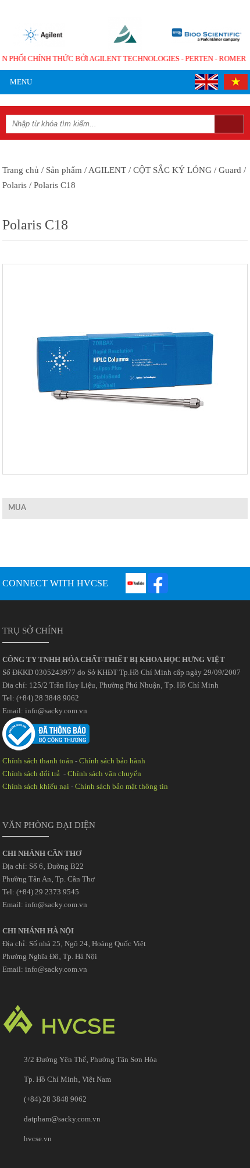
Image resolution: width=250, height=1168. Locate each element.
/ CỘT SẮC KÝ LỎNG (169, 170)
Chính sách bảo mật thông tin (121, 786)
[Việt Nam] (234, 82)
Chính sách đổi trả (32, 773)
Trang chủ (20, 170)
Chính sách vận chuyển (104, 773)
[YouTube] (136, 583)
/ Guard (226, 170)
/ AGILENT (104, 170)
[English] (204, 82)
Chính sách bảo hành (112, 760)
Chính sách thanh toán (37, 760)
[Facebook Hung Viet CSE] (158, 583)
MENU (20, 81)
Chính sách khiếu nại (35, 786)
